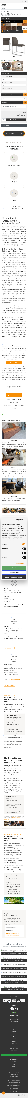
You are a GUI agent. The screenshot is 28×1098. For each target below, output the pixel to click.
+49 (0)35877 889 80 (16, 399)
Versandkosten (23, 116)
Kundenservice (8, 664)
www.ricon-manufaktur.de (12, 935)
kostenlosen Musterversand (16, 353)
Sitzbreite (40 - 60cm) (7, 76)
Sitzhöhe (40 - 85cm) (7, 88)
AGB (14, 1064)
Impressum (14, 1061)
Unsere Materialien (14, 1021)
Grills (13, 817)
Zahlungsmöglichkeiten (14, 1019)
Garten (14, 1045)
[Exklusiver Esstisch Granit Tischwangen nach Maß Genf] (14, 973)
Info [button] (25, 95)
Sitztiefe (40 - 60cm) (7, 82)
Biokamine (6, 819)
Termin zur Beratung (9, 685)
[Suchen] (25, 8)
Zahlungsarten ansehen (10, 611)
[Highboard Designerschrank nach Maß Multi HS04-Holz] (14, 950)
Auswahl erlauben (14, 572)
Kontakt (14, 1028)
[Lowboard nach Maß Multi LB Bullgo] (14, 980)
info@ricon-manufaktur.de (13, 679)
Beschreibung (5, 125)
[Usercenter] (22, 1)
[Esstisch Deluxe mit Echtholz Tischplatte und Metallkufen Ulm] (14, 965)
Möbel (14, 1039)
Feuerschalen (18, 817)
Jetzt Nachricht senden (14, 395)
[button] (14, 21)
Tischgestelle (14, 1043)
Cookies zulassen (14, 567)
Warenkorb (14, 1031)
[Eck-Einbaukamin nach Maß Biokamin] (14, 987)
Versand (14, 1018)
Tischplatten (14, 1041)
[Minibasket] (25, 1)
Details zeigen (20, 563)
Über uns (14, 1063)
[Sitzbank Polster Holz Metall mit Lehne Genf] (14, 958)
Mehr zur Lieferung (9, 648)
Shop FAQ (14, 1038)
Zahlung (6, 588)
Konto (14, 1033)
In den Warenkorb (16, 120)
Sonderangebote (14, 1050)
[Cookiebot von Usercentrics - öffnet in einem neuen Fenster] (17, 519)
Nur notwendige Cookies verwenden (14, 577)
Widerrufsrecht (14, 1023)
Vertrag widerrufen (14, 1055)
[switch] (24, 548)
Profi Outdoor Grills (14, 1048)
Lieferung (6, 626)
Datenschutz (14, 1066)
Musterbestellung (14, 1029)
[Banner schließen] (25, 519)
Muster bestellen (14, 362)
